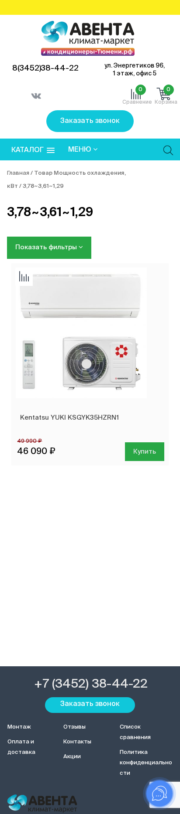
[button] (33, 150)
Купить (144, 451)
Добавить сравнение (24, 277)
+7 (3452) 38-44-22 (91, 684)
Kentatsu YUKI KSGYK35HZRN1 (69, 417)
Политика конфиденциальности (146, 763)
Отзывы (74, 727)
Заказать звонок (90, 121)
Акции (72, 757)
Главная (18, 173)
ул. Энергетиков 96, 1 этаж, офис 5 (134, 70)
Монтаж (19, 727)
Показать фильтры (47, 247)
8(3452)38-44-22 (45, 68)
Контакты (77, 742)
